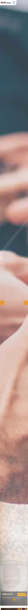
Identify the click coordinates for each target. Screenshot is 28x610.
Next (26, 303)
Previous (2, 303)
